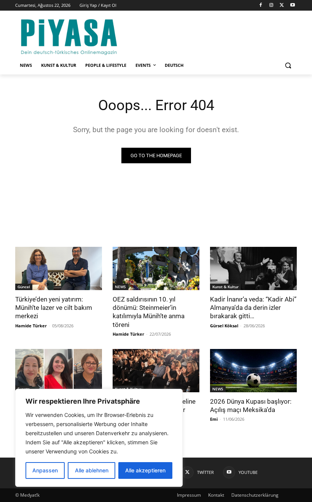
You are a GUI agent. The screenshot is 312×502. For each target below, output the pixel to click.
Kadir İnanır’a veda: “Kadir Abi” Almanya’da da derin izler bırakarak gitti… (253, 307)
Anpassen (45, 470)
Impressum (189, 495)
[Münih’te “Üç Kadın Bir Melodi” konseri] (58, 370)
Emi (214, 419)
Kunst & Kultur (225, 286)
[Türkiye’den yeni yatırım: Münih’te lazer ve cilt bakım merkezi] (58, 268)
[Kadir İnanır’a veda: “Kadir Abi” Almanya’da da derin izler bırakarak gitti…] (253, 268)
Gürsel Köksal (224, 325)
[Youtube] (292, 5)
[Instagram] (271, 5)
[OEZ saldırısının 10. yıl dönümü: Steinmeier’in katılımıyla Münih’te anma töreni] (156, 268)
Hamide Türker (31, 325)
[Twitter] (281, 5)
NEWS (120, 286)
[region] (99, 438)
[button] (288, 65)
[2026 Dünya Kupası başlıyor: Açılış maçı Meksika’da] (253, 370)
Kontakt (216, 495)
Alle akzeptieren (145, 470)
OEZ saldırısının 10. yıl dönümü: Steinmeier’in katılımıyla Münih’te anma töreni (149, 311)
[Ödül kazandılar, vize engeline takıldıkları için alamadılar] (156, 370)
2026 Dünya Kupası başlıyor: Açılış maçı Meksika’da (250, 406)
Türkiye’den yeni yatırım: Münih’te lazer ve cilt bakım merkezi (53, 307)
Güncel (24, 286)
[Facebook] (260, 5)
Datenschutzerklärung (255, 495)
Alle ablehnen (91, 470)
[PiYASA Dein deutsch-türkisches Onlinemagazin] (69, 35)
